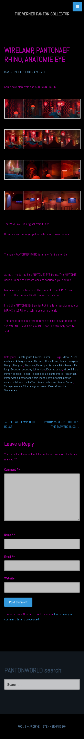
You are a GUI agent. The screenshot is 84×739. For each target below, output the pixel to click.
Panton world (56, 374)
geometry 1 (28, 369)
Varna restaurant (47, 382)
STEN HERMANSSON (54, 726)
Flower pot (42, 365)
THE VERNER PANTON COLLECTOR (42, 14)
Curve (55, 361)
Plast (42, 378)
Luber (59, 369)
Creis (48, 361)
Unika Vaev (30, 382)
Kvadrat (50, 369)
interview (40, 369)
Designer (18, 365)
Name (8, 535)
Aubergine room (24, 361)
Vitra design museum (34, 386)
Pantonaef (70, 374)
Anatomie (9, 361)
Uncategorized (26, 357)
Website (9, 578)
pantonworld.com (28, 378)
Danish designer (69, 361)
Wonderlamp (11, 390)
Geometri (16, 369)
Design (8, 365)
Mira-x (66, 369)
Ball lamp (39, 361)
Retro (49, 378)
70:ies (74, 357)
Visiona (18, 386)
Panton (27, 374)
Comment (11, 469)
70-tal (66, 357)
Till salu (19, 382)
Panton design (40, 374)
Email (8, 557)
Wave (51, 386)
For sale (53, 365)
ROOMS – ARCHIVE (29, 726)
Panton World (35, 72)
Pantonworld (11, 378)
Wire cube (60, 386)
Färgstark (29, 365)
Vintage (8, 386)
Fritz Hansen (66, 365)
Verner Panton (43, 357)
